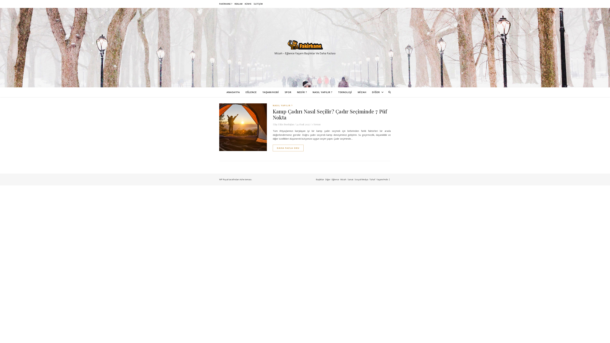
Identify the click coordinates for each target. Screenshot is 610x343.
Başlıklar (320, 179)
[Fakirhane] (305, 45)
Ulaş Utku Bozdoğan (283, 124)
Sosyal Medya (361, 179)
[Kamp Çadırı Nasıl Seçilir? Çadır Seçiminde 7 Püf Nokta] (243, 127)
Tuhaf (372, 179)
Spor (288, 92)
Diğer (376, 92)
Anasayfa (233, 92)
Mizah (362, 92)
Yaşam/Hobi (270, 92)
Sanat (350, 179)
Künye (248, 4)
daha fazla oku (288, 148)
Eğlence (251, 92)
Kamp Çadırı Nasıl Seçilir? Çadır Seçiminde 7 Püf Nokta (330, 114)
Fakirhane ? (225, 4)
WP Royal (223, 179)
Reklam (239, 4)
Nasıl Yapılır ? (322, 92)
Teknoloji (345, 92)
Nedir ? (302, 92)
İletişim (258, 4)
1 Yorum (316, 124)
